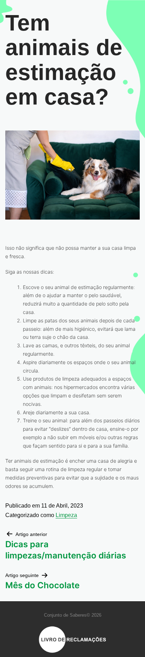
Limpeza (66, 515)
